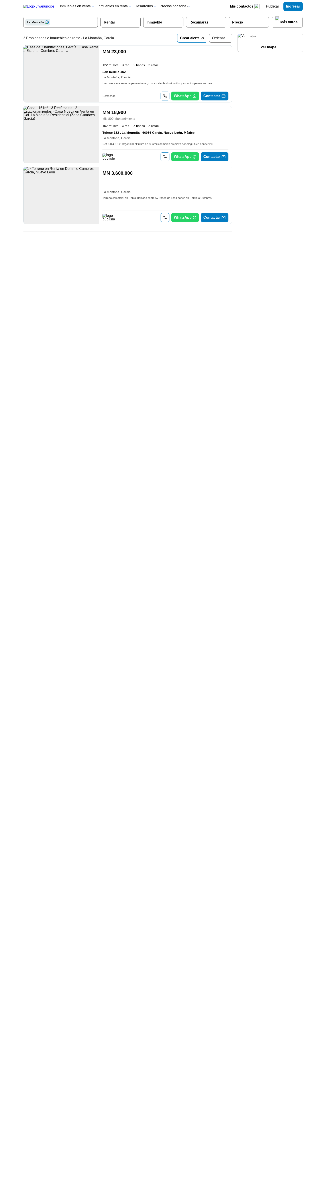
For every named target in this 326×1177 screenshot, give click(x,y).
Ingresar (293, 6)
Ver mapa (268, 47)
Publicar (272, 6)
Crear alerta (190, 38)
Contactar (211, 96)
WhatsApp (183, 96)
